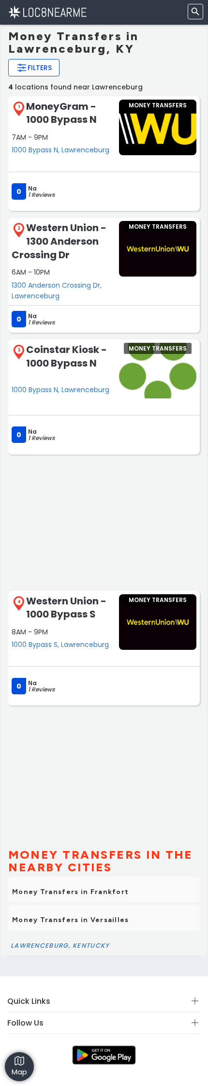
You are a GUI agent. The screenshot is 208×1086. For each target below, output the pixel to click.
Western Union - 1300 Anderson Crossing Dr (59, 241)
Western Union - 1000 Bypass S (66, 607)
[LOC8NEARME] (47, 11)
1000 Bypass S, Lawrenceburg (60, 644)
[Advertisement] (104, 521)
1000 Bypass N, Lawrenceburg (60, 150)
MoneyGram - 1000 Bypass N (61, 113)
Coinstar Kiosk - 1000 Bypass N (66, 356)
